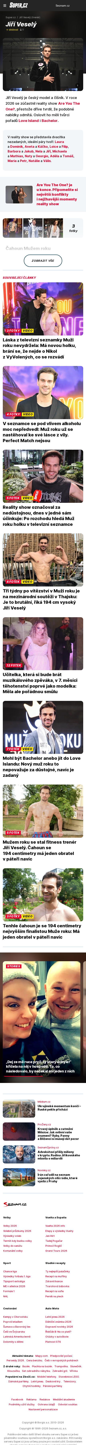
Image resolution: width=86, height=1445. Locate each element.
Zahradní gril (59, 1370)
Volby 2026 (10, 1225)
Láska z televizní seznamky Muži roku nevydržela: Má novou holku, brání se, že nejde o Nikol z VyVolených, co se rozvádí (39, 348)
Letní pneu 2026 (55, 1316)
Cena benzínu (34, 1360)
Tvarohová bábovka (57, 1286)
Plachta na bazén (42, 1366)
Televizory (69, 1381)
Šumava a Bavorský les (16, 1326)
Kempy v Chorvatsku (15, 1316)
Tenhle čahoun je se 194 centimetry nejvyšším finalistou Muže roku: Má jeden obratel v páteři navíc (42, 931)
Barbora (14, 151)
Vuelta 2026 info (55, 1225)
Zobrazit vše (43, 260)
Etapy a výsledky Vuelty (59, 1230)
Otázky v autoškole (56, 1336)
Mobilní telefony (46, 1376)
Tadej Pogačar (54, 1240)
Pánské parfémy (52, 1386)
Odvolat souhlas (67, 1404)
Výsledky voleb (12, 1235)
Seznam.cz (63, 5)
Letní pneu (37, 1381)
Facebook (17, 1399)
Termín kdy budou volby (17, 1240)
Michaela (59, 151)
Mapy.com (41, 1355)
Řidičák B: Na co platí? (58, 1331)
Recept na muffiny (56, 1276)
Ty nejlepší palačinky (57, 1271)
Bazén (26, 1366)
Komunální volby (13, 1250)
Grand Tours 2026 (56, 1250)
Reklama (31, 1399)
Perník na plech (54, 1296)
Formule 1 (9, 1291)
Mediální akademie (64, 1399)
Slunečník (75, 1366)
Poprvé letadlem (13, 1321)
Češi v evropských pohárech (61, 1360)
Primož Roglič (53, 1245)
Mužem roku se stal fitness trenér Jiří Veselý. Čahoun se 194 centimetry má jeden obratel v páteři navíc (39, 850)
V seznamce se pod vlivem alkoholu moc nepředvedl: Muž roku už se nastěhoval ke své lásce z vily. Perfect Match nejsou (42, 432)
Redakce (45, 1399)
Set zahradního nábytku (36, 1370)
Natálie (34, 161)
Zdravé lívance (54, 1281)
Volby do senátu (12, 1245)
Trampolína (61, 1366)
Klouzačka (13, 1370)
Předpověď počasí (61, 1355)
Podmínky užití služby (22, 1404)
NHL (5, 1296)
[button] (43, 64)
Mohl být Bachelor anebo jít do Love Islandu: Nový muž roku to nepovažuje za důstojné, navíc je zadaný (42, 767)
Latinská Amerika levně (16, 1336)
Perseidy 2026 (15, 1360)
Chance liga (10, 1271)
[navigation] (5, 5)
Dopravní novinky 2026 (59, 1326)
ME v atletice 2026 (14, 1286)
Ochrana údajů (46, 1404)
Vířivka (74, 1370)
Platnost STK (53, 1341)
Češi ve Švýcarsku (14, 1331)
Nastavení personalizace (43, 1409)
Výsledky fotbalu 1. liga (16, 1276)
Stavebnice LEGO (69, 1376)
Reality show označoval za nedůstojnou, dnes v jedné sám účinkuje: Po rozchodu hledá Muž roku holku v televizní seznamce (38, 516)
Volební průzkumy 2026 (17, 1230)
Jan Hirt (50, 1235)
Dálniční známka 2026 (58, 1321)
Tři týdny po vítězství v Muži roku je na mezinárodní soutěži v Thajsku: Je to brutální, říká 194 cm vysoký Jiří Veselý (41, 599)
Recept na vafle (54, 1291)
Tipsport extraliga (14, 1281)
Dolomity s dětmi (13, 1341)
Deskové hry (53, 1381)
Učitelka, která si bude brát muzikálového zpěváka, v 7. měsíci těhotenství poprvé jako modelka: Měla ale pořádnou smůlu (40, 683)
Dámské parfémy (18, 1381)
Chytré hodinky (32, 1386)
